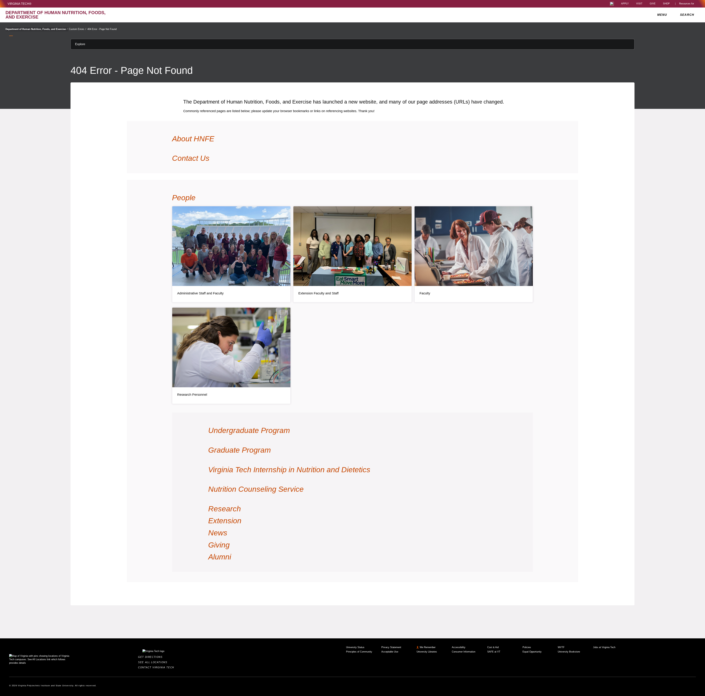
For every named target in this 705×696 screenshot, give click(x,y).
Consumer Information (463, 651)
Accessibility (458, 647)
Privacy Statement (391, 647)
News (217, 533)
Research (224, 509)
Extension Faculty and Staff (318, 293)
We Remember (427, 647)
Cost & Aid (493, 647)
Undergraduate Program (249, 430)
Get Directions (151, 657)
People (184, 197)
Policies (527, 647)
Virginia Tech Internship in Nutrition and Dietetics (289, 469)
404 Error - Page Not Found (102, 29)
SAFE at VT (493, 651)
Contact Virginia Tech (157, 667)
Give (653, 4)
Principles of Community (359, 651)
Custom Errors (77, 29)
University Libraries (427, 651)
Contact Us (190, 158)
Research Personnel (192, 394)
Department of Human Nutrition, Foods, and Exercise (37, 29)
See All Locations (153, 662)
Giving (219, 545)
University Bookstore (569, 651)
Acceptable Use (389, 651)
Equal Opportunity (532, 651)
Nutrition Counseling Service (256, 489)
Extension (224, 520)
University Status (355, 647)
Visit (639, 4)
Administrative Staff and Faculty (200, 293)
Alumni (219, 557)
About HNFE (193, 139)
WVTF (561, 647)
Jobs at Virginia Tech (604, 647)
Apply (625, 4)
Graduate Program (239, 450)
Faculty (425, 293)
